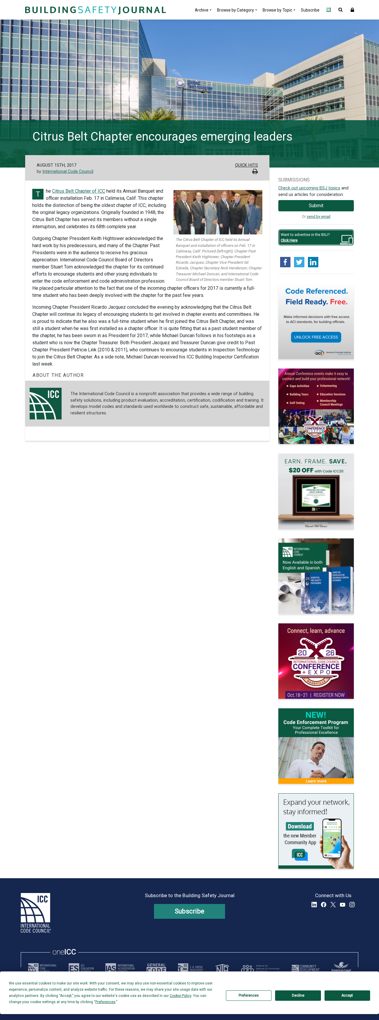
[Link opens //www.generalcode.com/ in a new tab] (156, 968)
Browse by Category (235, 10)
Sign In (352, 10)
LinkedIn (314, 904)
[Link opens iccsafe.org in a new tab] (42, 968)
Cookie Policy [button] (180, 996)
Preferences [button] (105, 1002)
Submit (316, 205)
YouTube (342, 904)
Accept (347, 995)
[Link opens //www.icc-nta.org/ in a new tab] (222, 968)
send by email (318, 216)
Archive (201, 10)
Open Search (340, 10)
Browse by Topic (277, 10)
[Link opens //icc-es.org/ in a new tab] (81, 968)
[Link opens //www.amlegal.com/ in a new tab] (341, 968)
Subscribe (310, 10)
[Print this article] (255, 172)
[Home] (95, 10)
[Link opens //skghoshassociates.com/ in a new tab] (190, 968)
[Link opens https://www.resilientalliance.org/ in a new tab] (260, 968)
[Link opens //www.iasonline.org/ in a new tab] (119, 968)
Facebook (323, 904)
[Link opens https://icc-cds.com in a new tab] (305, 968)
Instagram (352, 904)
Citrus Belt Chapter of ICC (78, 191)
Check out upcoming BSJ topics (309, 188)
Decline (298, 995)
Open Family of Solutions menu (329, 10)
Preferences (249, 995)
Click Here (289, 240)
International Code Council (67, 171)
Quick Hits (246, 165)
